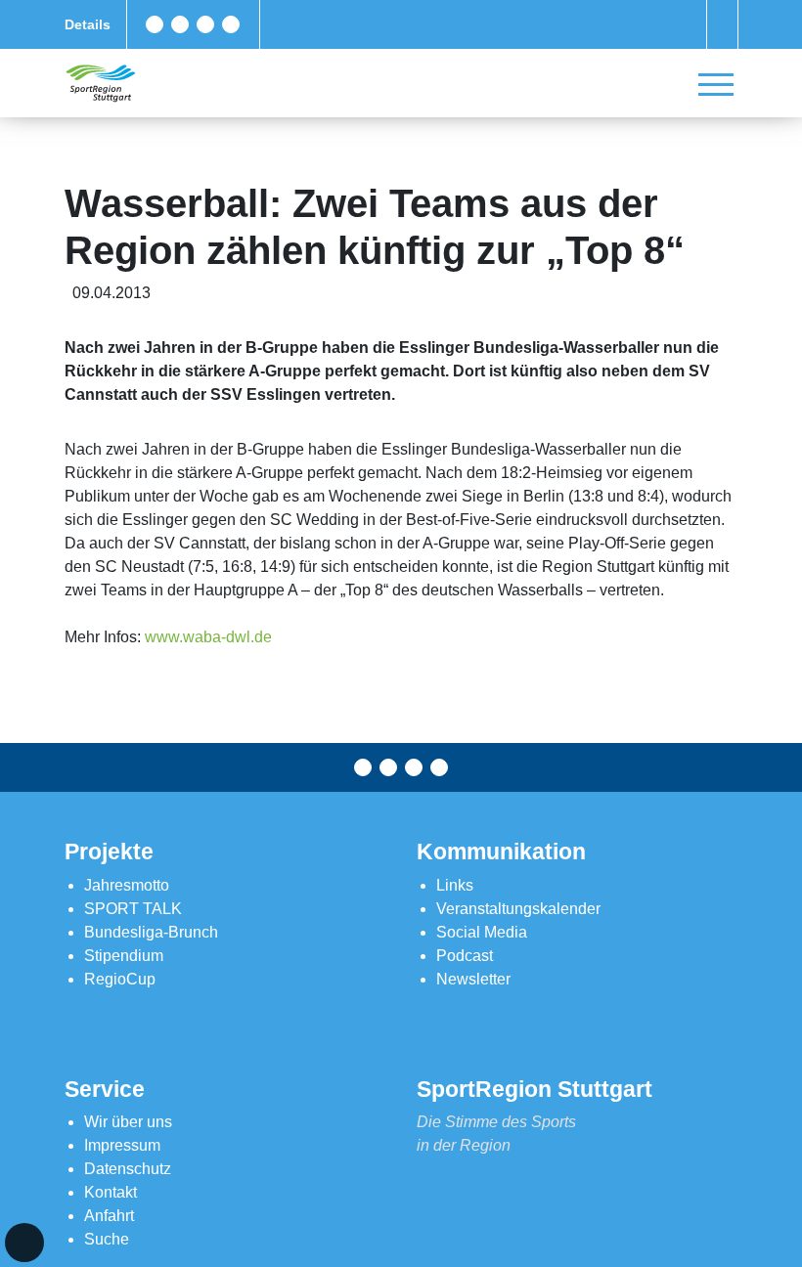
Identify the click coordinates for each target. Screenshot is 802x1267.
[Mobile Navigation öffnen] (716, 84)
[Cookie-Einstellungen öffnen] (24, 1242)
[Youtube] (231, 24)
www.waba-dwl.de (208, 637)
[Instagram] (205, 24)
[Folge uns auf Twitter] (180, 24)
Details (88, 24)
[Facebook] (154, 24)
